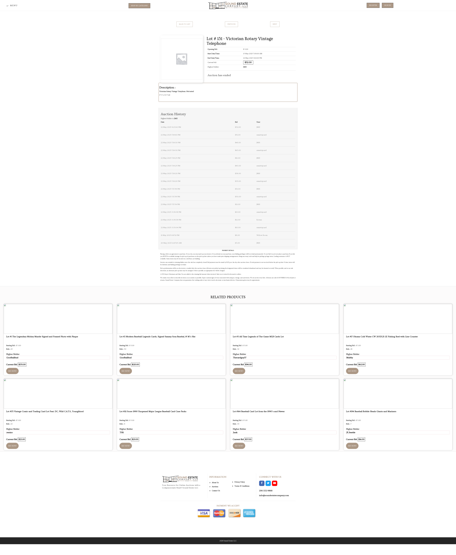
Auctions (215, 487)
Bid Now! (12, 371)
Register (373, 5)
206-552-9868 (265, 490)
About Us (215, 483)
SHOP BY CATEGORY (139, 6)
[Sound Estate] (228, 5)
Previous (231, 24)
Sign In (387, 5)
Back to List (184, 24)
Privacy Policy (240, 482)
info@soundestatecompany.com (274, 495)
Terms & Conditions (242, 486)
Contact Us (216, 491)
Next (275, 24)
